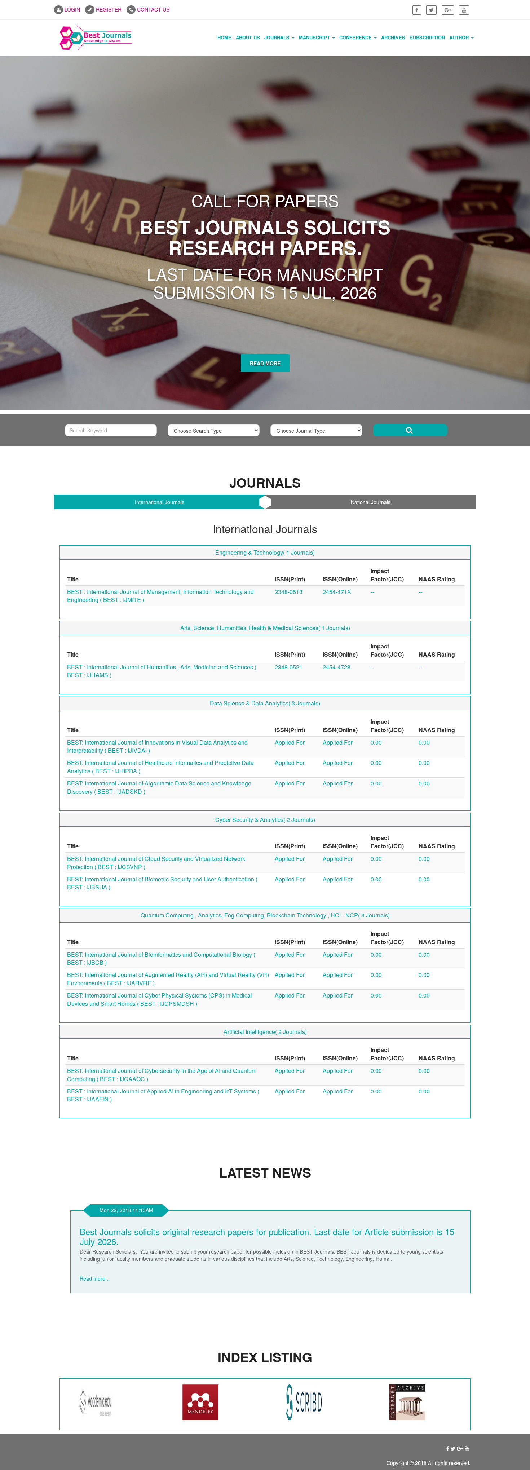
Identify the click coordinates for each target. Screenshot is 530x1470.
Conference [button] (356, 37)
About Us (248, 37)
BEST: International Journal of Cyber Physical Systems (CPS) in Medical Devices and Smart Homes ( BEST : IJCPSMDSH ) (159, 882)
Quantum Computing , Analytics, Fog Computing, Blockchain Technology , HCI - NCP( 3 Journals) (265, 798)
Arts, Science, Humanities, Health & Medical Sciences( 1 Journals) (265, 511)
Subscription (427, 37)
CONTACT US (152, 9)
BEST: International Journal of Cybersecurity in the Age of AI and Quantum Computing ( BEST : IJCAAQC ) (161, 957)
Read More (265, 246)
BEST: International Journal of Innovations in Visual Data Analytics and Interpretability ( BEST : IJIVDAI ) (157, 629)
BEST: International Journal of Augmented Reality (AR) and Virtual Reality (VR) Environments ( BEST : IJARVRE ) (168, 862)
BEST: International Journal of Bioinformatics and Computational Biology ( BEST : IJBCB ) (161, 841)
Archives (393, 37)
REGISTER (108, 9)
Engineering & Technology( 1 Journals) (265, 435)
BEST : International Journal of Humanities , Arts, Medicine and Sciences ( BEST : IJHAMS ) (161, 554)
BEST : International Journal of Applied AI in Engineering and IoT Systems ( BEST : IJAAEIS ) (163, 978)
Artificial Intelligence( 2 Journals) (265, 914)
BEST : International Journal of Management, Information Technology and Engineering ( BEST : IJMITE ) (160, 478)
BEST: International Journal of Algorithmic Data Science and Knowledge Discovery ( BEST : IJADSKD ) (159, 670)
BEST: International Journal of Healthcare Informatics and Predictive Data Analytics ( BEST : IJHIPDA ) (160, 650)
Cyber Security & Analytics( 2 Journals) (265, 702)
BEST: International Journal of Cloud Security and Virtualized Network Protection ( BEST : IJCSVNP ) (156, 745)
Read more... (95, 1154)
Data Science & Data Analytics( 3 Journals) (265, 586)
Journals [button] (277, 37)
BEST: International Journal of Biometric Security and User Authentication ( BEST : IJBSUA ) (162, 766)
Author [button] (459, 37)
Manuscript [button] (315, 37)
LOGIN (71, 9)
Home (224, 37)
